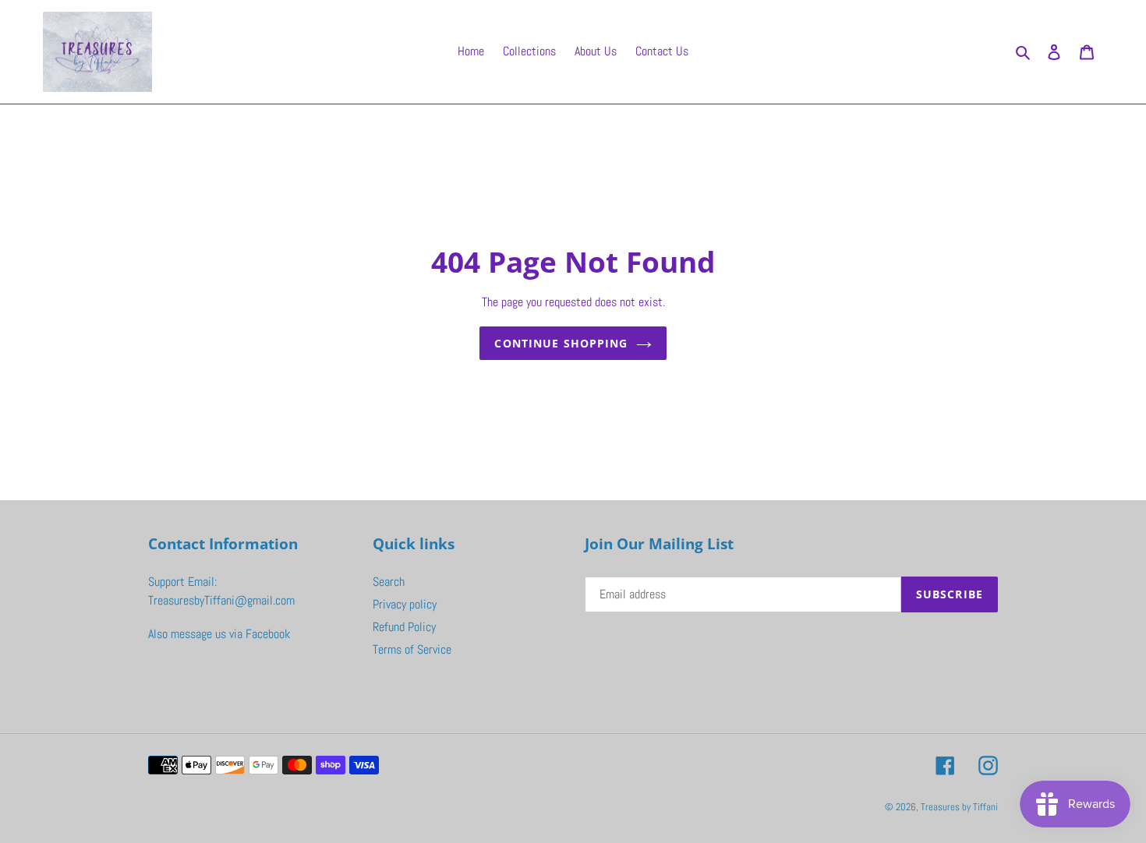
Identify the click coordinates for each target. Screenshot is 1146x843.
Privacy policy (405, 604)
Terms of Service (412, 649)
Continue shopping (561, 343)
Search (389, 581)
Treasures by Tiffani (959, 806)
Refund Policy (404, 627)
